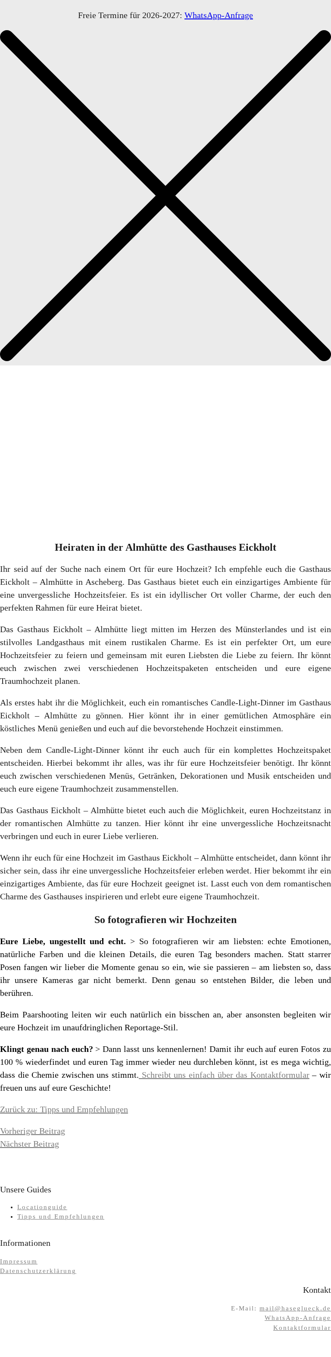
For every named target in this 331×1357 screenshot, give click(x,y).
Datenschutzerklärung (38, 1270)
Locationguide (42, 1207)
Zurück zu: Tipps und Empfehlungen (64, 1109)
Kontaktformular (302, 1327)
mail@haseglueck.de (295, 1308)
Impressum (18, 1261)
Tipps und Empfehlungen (60, 1216)
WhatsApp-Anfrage (218, 15)
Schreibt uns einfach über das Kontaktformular (224, 1074)
